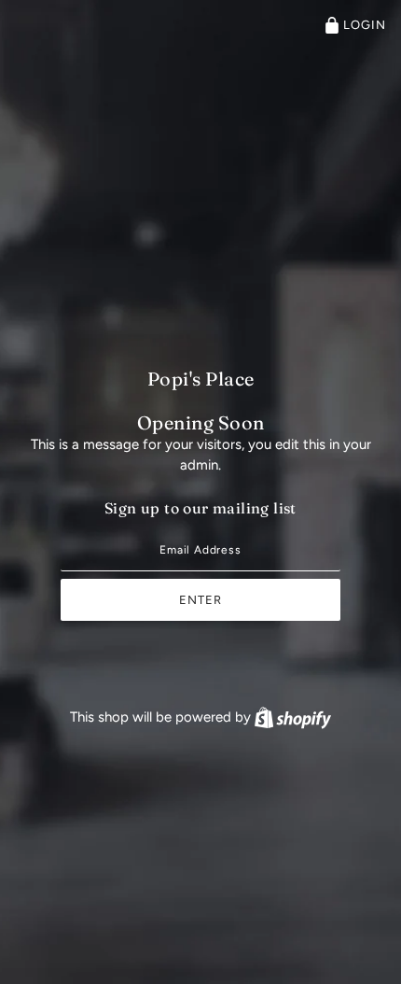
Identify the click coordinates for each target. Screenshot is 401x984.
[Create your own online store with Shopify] (293, 717)
